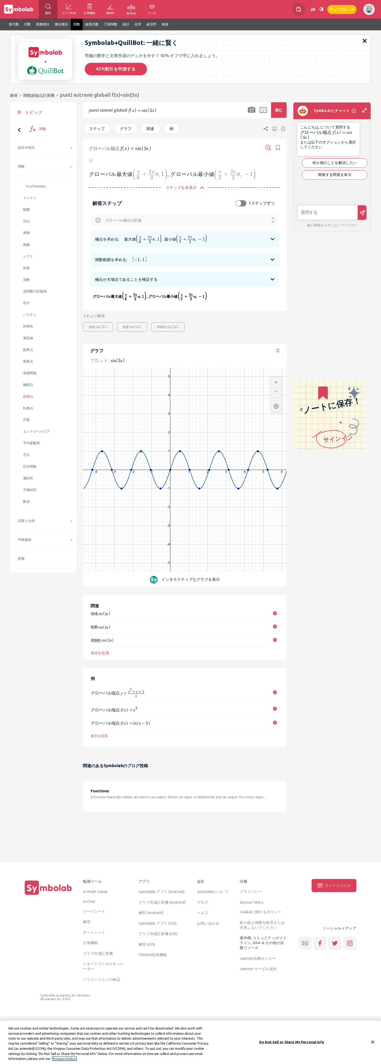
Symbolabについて (213, 892)
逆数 (26, 280)
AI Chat (89, 901)
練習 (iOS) (147, 944)
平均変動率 (31, 443)
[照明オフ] (321, 9)
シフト (28, 256)
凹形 (26, 420)
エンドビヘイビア (36, 431)
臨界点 (28, 350)
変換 (21, 559)
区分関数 (30, 466)
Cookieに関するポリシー (260, 912)
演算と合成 (26, 521)
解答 (14, 95)
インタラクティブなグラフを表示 (190, 579)
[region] (190, 1042)
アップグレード (342, 9)
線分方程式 (26, 147)
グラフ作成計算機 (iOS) (158, 934)
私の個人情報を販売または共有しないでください (262, 924)
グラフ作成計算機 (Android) (162, 902)
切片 (26, 303)
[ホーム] (48, 895)
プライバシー (251, 892)
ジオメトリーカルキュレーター (103, 966)
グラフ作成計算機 (98, 953)
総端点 (28, 396)
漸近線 (28, 338)
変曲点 (28, 361)
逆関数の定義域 (35, 291)
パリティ (30, 315)
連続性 (28, 478)
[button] (252, 113)
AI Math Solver (95, 892)
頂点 (26, 221)
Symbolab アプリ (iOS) (158, 923)
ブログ (202, 902)
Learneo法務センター (258, 958)
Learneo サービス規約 (258, 969)
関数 (21, 166)
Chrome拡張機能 (153, 955)
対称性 (28, 326)
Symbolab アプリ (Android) (162, 892)
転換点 (28, 408)
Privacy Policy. (64, 1058)
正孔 (26, 455)
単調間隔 (30, 373)
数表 (26, 501)
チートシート (94, 932)
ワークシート (94, 911)
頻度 (26, 268)
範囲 (26, 210)
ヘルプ (202, 913)
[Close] (372, 1042)
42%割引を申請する (116, 69)
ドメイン (30, 198)
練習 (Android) (151, 913)
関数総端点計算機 (38, 95)
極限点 (28, 385)
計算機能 (90, 943)
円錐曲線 (24, 540)
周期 (26, 233)
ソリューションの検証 (101, 979)
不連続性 (30, 490)
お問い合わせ (208, 923)
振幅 (26, 245)
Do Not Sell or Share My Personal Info (291, 1041)
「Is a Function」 (36, 186)
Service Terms (251, 902)
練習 (86, 922)
